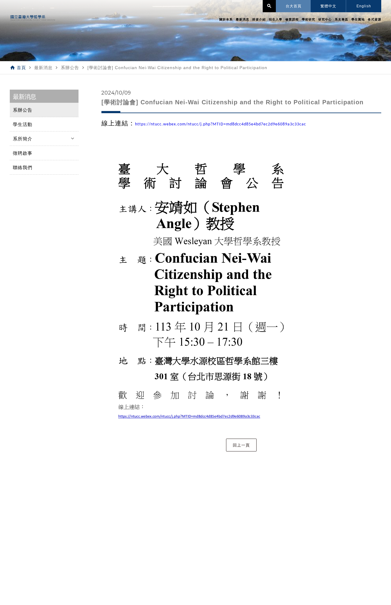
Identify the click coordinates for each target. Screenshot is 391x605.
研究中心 (325, 19)
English (363, 6)
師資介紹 (259, 19)
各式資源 (374, 19)
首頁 (21, 67)
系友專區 (341, 19)
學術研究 (308, 19)
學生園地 (358, 19)
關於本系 (226, 19)
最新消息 (242, 19)
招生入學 (275, 19)
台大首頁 (293, 6)
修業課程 (292, 19)
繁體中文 (328, 6)
